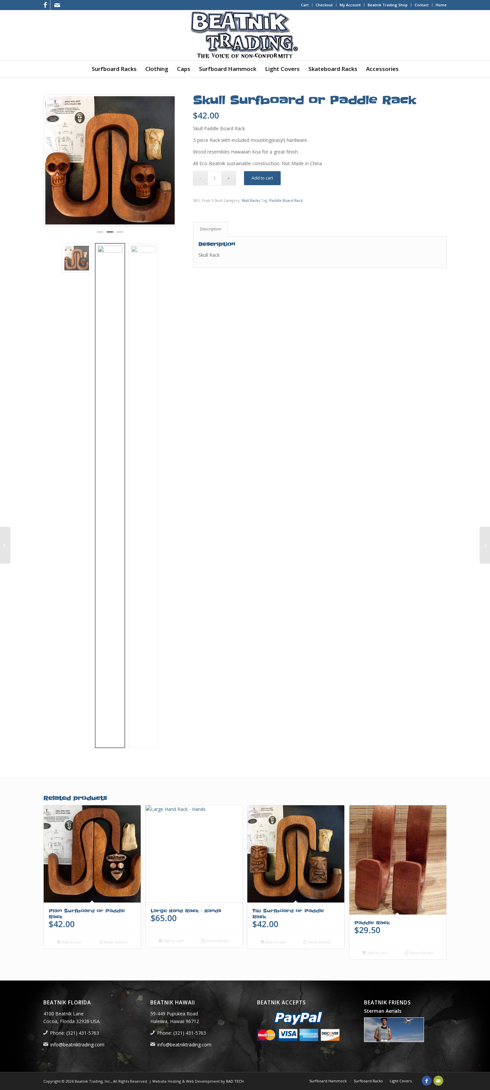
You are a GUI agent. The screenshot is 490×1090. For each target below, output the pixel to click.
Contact (422, 4)
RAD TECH (235, 1081)
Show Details (115, 941)
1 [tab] (100, 234)
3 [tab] (120, 234)
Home (441, 4)
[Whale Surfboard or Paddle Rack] (485, 545)
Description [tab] (210, 228)
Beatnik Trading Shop (388, 4)
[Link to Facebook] (45, 5)
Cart (305, 4)
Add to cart (262, 178)
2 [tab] (110, 234)
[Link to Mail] (57, 5)
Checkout (324, 4)
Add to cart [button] (71, 941)
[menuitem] (305, 5)
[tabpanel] (110, 160)
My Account (350, 4)
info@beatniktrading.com (77, 1044)
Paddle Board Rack (286, 200)
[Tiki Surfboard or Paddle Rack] (5, 545)
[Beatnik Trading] (245, 35)
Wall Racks (251, 200)
